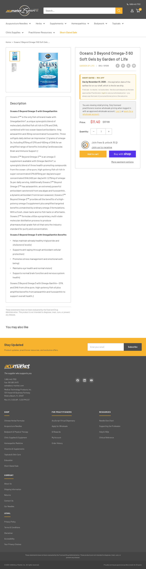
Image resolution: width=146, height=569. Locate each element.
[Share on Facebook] (118, 65)
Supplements (56, 23)
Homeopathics (78, 23)
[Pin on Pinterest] (123, 65)
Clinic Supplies (13, 32)
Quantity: (84, 131)
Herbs (39, 23)
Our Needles (9, 506)
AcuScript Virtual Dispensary (63, 421)
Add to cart (93, 154)
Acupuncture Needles (17, 23)
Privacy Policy (10, 522)
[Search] (118, 11)
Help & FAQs (104, 432)
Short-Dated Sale (68, 32)
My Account (56, 437)
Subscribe (132, 347)
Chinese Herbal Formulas (14, 421)
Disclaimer (8, 533)
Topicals (116, 23)
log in (104, 93)
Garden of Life (87, 65)
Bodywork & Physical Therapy (16, 432)
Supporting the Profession (109, 426)
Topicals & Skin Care (12, 454)
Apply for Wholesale (60, 426)
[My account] (132, 10)
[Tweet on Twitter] (128, 65)
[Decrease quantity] (94, 131)
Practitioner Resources (40, 32)
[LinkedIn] (84, 380)
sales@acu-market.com (14, 385)
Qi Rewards (56, 432)
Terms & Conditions (12, 527)
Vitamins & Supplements (14, 449)
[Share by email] (134, 65)
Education (8, 460)
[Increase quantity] (109, 131)
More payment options (122, 161)
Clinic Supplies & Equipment (15, 437)
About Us (8, 484)
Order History (57, 443)
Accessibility (9, 539)
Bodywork (99, 23)
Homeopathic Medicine (13, 443)
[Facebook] (77, 380)
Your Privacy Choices (12, 544)
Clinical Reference (106, 437)
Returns (7, 495)
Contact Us (8, 501)
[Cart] (138, 10)
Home (8, 42)
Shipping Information (12, 489)
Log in (118, 111)
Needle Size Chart (106, 421)
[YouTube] (91, 380)
